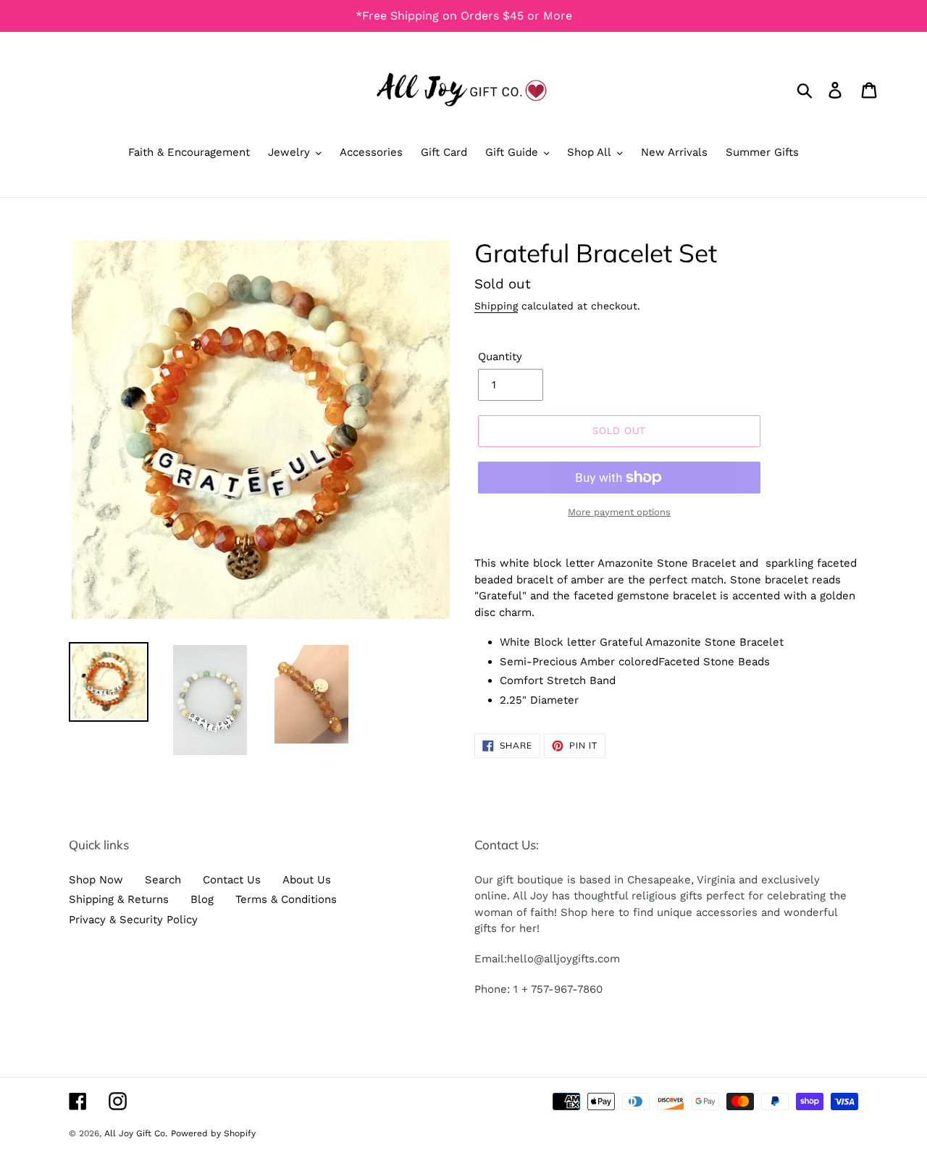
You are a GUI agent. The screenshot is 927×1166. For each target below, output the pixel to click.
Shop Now (96, 879)
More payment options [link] (619, 512)
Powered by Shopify (213, 1133)
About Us (306, 879)
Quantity (500, 356)
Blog (202, 899)
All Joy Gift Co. (135, 1133)
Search (163, 879)
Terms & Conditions (286, 899)
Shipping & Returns (119, 899)
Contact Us (232, 879)
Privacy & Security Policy (133, 919)
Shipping (496, 306)
